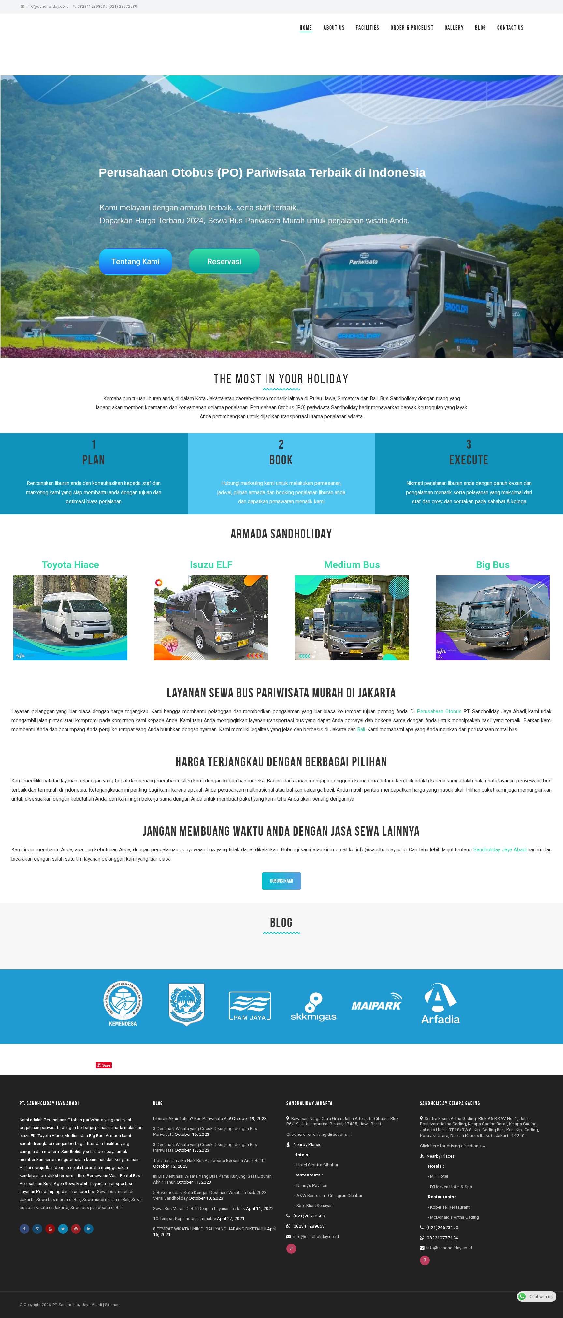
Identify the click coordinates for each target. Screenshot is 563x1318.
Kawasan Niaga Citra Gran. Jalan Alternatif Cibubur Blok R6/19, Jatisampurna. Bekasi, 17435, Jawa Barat (342, 1121)
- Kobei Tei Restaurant (449, 1207)
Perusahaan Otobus (439, 711)
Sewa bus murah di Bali (58, 1199)
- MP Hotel (438, 1176)
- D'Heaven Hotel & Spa (450, 1186)
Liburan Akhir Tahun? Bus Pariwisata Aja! (192, 1118)
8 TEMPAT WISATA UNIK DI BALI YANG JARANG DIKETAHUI (209, 1228)
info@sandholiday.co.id (47, 6)
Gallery (454, 27)
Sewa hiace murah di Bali (105, 1199)
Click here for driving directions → (319, 1134)
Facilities (368, 27)
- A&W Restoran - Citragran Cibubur (328, 1195)
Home (306, 27)
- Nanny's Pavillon (310, 1185)
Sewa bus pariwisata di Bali (96, 1207)
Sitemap (112, 1304)
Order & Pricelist (412, 27)
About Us (334, 27)
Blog (480, 27)
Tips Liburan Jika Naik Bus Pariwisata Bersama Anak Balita (209, 1160)
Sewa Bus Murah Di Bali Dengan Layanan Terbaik (199, 1208)
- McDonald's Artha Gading (453, 1217)
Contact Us (510, 27)
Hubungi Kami (281, 881)
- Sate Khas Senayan (313, 1205)
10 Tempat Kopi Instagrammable (184, 1218)
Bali (361, 730)
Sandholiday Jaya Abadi (500, 850)
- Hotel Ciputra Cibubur (316, 1164)
